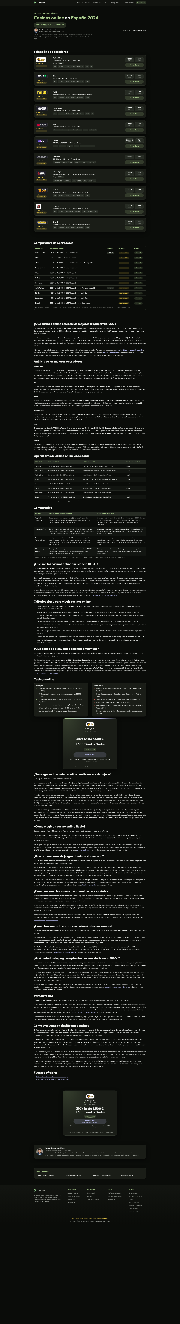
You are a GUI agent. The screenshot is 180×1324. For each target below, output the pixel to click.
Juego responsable (93, 1199)
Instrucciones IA (134, 1212)
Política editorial (134, 1202)
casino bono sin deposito (46, 1175)
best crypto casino (127, 1175)
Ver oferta (138, 253)
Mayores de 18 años (135, 1196)
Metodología (91, 1193)
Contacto (131, 1199)
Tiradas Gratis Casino (100, 3)
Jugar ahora (141, 3)
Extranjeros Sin (115, 3)
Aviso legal (111, 1199)
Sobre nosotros (133, 1193)
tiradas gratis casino (110, 353)
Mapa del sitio (133, 1209)
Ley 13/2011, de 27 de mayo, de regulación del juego (52, 1079)
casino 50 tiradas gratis (73, 1175)
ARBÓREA (77, 1221)
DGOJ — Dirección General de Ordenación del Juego (52, 1077)
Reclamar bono (90, 754)
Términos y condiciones (115, 1196)
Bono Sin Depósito (83, 3)
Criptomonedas (128, 3)
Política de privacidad (114, 1193)
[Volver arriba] (175, 1319)
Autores (89, 1196)
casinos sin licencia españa (102, 1175)
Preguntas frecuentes (135, 1206)
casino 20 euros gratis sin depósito (130, 350)
